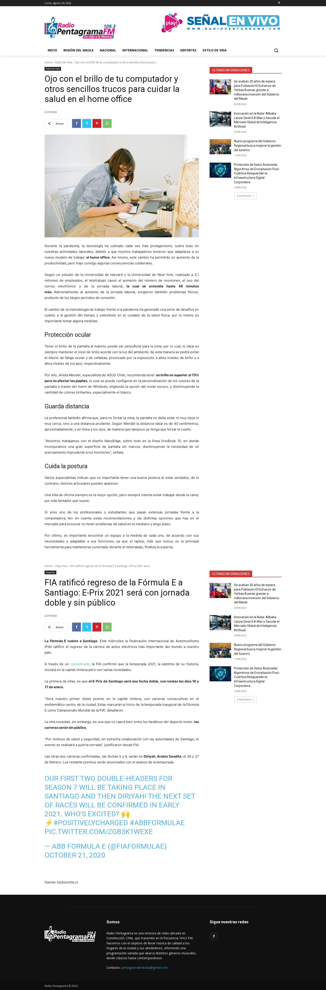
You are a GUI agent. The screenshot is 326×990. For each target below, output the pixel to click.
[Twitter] (86, 123)
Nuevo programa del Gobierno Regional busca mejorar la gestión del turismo (257, 145)
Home (48, 62)
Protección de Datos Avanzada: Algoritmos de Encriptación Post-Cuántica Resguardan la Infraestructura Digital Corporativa (257, 173)
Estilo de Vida (63, 62)
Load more (244, 196)
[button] (276, 50)
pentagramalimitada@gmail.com (144, 967)
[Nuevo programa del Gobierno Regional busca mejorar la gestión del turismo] (220, 146)
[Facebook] (278, 3)
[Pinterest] (96, 123)
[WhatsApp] (107, 123)
